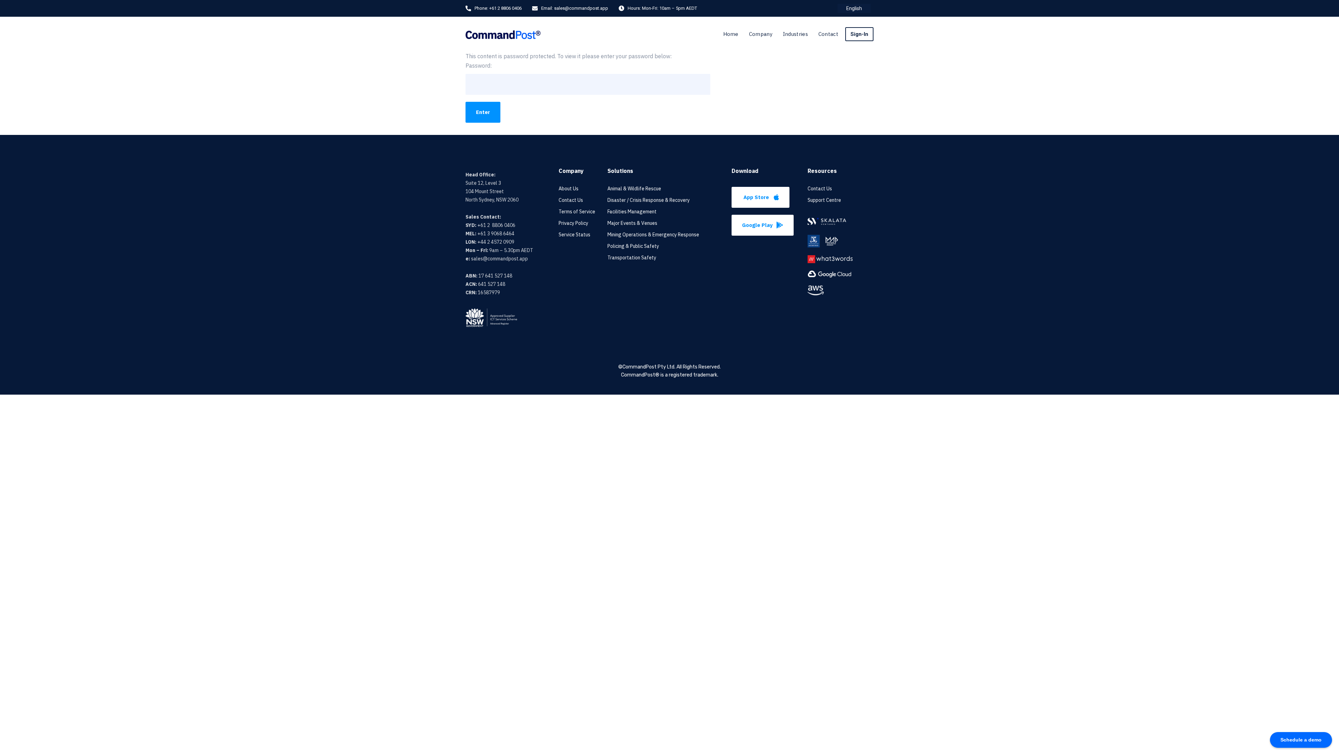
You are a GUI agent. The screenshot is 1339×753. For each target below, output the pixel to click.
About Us (568, 188)
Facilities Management (632, 211)
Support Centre (824, 200)
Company (760, 34)
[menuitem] (854, 8)
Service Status (574, 234)
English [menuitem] (854, 8)
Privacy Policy (573, 223)
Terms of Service (577, 211)
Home (731, 34)
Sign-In (859, 34)
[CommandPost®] (503, 34)
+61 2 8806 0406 (505, 8)
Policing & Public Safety (633, 246)
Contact (828, 34)
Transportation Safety (631, 257)
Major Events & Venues (632, 223)
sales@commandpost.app (581, 8)
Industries (795, 34)
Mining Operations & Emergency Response (653, 234)
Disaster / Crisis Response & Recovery (648, 200)
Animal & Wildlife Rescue (634, 188)
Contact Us (571, 200)
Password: (479, 65)
